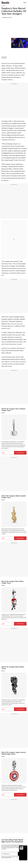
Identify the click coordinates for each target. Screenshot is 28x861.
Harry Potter (18, 66)
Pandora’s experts (11, 126)
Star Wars (11, 68)
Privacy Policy (8, 857)
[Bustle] (5, 2)
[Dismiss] (25, 847)
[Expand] (20, 847)
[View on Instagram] (14, 239)
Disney (3, 68)
